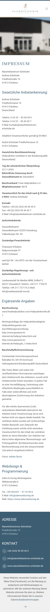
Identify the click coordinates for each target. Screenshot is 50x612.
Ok (26, 607)
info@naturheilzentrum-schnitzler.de (25, 558)
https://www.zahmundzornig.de (23, 499)
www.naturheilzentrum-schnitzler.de (25, 566)
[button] (46, 9)
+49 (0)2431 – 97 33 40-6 (20, 491)
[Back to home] (25, 9)
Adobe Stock (15, 456)
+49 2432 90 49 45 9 (18, 550)
